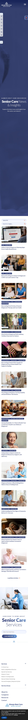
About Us (4, 692)
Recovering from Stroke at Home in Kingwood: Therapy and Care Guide (11, 306)
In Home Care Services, (17, 418)
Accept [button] (4, 717)
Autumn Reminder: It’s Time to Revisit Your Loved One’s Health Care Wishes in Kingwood (13, 424)
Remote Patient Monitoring (8, 679)
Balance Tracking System (7, 676)
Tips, (3, 245)
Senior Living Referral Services (8, 669)
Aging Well (9, 245)
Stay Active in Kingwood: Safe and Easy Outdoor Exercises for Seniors (12, 335)
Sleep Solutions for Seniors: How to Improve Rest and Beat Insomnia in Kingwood (11, 541)
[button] (25, 4)
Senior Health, (6, 301)
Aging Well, (18, 301)
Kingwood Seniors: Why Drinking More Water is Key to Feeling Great (12, 483)
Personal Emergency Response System (10, 681)
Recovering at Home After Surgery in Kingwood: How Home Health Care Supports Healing (11, 364)
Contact (4, 700)
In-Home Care (4, 667)
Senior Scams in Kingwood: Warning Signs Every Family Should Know (13, 248)
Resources (4, 697)
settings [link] (16, 715)
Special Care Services (6, 671)
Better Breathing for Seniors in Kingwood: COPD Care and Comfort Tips (13, 276)
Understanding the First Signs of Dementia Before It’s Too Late (13, 512)
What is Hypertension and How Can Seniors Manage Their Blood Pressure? (13, 570)
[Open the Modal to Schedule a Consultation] (26, 18)
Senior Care (5, 303)
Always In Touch (5, 674)
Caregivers (5, 695)
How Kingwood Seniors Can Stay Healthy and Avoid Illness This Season (13, 393)
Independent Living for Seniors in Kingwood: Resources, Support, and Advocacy (11, 454)
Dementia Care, (6, 508)
